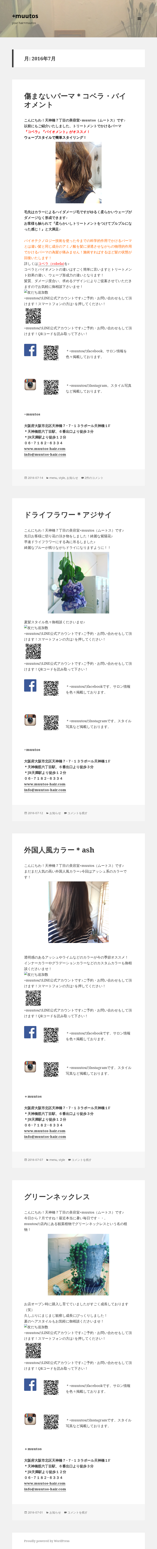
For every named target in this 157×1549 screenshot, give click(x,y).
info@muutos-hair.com (45, 454)
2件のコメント (94, 478)
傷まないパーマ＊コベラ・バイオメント (75, 100)
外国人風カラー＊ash (59, 850)
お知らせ (72, 478)
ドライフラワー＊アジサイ (68, 514)
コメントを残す (77, 813)
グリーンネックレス (57, 1196)
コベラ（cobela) (51, 263)
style (62, 478)
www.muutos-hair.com (44, 448)
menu (53, 478)
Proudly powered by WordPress (47, 1541)
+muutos (25, 16)
